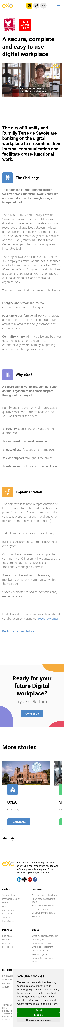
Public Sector (8, 935)
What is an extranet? (41, 943)
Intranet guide (38, 939)
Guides (35, 929)
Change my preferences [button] (38, 1020)
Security (6, 917)
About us (6, 986)
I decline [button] (38, 1015)
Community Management (44, 912)
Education (7, 943)
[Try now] (29, 6)
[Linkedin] (19, 879)
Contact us (7, 1016)
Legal (4, 1007)
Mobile (5, 902)
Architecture (8, 910)
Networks (6, 939)
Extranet (36, 916)
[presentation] (4, 838)
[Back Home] (7, 7)
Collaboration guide (41, 950)
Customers (7, 983)
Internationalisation (11, 898)
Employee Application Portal (45, 895)
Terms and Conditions (12, 1004)
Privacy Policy (8, 1010)
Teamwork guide (39, 954)
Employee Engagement (42, 909)
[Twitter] (24, 879)
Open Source (8, 920)
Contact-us (32, 713)
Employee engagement (42, 946)
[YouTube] (30, 879)
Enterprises (7, 946)
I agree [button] (38, 1010)
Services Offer (8, 979)
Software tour (8, 895)
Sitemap (6, 1019)
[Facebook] (35, 879)
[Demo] (36, 6)
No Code (6, 906)
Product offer (8, 975)
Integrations (8, 913)
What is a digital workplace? (45, 935)
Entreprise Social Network (44, 905)
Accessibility (8, 1013)
